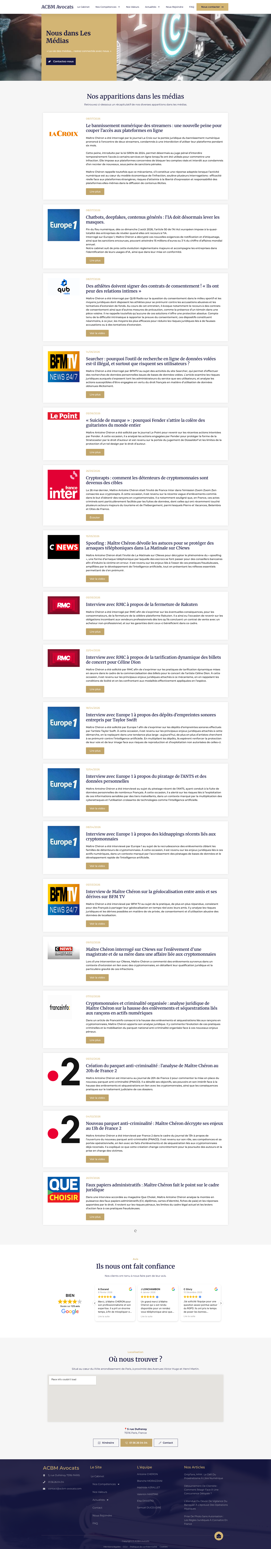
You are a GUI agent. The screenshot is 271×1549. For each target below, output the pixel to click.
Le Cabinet (83, 6)
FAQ (191, 6)
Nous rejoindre (174, 6)
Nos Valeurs (132, 6)
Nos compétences (106, 6)
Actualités (150, 6)
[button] (95, 191)
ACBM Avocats (57, 7)
